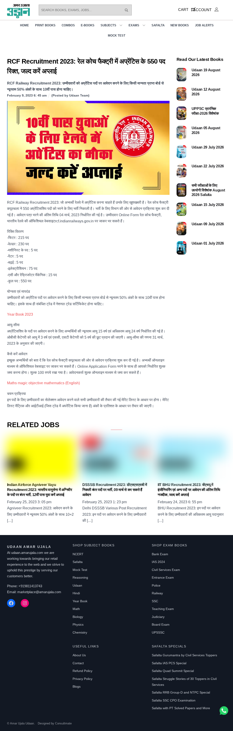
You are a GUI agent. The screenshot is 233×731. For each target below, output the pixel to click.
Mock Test (116, 35)
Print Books (45, 25)
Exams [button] (134, 25)
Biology (78, 617)
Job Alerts (204, 25)
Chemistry (80, 632)
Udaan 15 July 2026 (208, 205)
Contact (78, 663)
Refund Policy (82, 671)
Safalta (158, 25)
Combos (68, 25)
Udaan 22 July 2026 (208, 166)
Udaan (77, 585)
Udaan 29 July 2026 (208, 147)
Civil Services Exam (166, 570)
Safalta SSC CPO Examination (173, 700)
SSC (155, 601)
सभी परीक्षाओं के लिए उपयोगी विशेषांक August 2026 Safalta (208, 190)
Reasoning (80, 577)
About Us (79, 655)
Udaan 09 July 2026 (208, 224)
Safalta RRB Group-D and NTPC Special (181, 692)
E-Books (87, 25)
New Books (179, 25)
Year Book (80, 601)
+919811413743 (30, 586)
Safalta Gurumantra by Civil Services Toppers (184, 655)
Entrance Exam (163, 577)
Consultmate (63, 723)
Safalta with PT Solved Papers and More (181, 708)
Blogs (77, 686)
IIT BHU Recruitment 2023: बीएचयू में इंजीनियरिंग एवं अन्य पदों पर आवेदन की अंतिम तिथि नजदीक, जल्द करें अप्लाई (189, 490)
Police (156, 585)
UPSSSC (158, 632)
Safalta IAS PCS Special (169, 663)
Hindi (76, 593)
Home (24, 25)
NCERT (78, 554)
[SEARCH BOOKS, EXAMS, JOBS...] (126, 10)
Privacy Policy (82, 679)
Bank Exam (160, 554)
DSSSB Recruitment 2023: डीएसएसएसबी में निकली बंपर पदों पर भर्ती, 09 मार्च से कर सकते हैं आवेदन (114, 490)
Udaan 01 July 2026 (208, 243)
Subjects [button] (108, 25)
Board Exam (161, 624)
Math (76, 609)
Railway (157, 593)
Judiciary (158, 617)
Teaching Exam (163, 609)
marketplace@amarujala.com (39, 592)
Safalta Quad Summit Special (173, 671)
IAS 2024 (158, 562)
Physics (78, 624)
